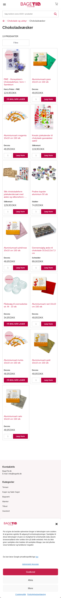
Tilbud (4, 506)
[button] (56, 524)
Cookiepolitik (20, 594)
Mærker (5, 502)
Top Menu (4, 4)
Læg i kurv (48, 99)
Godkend (30, 572)
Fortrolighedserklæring (36, 594)
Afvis (30, 580)
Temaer (5, 487)
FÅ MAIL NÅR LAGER (16, 99)
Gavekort (6, 511)
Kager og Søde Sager (11, 492)
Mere (30, 588)
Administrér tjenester (30, 564)
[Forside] (3, 21)
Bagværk (6, 497)
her (37, 557)
